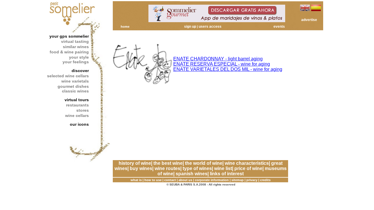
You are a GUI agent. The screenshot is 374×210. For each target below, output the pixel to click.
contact (170, 180)
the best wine (168, 163)
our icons (79, 124)
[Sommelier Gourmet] (216, 20)
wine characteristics (247, 163)
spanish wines (191, 173)
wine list (223, 168)
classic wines (75, 91)
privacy (251, 180)
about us (185, 180)
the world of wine (203, 163)
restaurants (77, 105)
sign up (190, 26)
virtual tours (77, 99)
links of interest (227, 173)
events (279, 26)
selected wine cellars (68, 76)
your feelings (76, 62)
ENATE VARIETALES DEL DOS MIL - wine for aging (227, 69)
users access (210, 26)
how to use (153, 180)
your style (79, 57)
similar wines (76, 46)
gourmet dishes (73, 86)
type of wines (197, 168)
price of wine (248, 168)
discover (80, 70)
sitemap (237, 180)
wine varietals (75, 81)
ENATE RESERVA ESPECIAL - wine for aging (221, 64)
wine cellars (77, 115)
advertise (309, 20)
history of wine (135, 163)
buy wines (141, 168)
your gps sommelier (69, 36)
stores (82, 110)
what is (136, 180)
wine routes (167, 168)
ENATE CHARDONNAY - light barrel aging (218, 58)
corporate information (212, 180)
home (125, 26)
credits (265, 180)
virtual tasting (75, 41)
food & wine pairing (69, 52)
